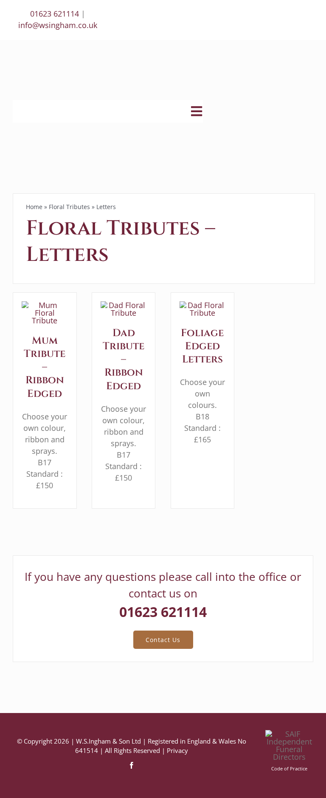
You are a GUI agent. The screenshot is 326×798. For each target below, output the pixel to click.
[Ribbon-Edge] (45, 305)
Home (34, 207)
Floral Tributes (69, 207)
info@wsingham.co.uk (57, 25)
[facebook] (131, 765)
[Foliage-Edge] (203, 305)
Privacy (177, 750)
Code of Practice (289, 768)
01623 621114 (54, 13)
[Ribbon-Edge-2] (124, 305)
